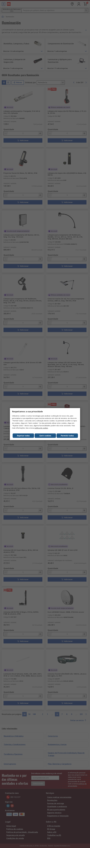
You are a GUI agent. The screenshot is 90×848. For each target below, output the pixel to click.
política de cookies (41, 428)
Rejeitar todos (23, 435)
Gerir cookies (45, 435)
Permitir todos (67, 435)
